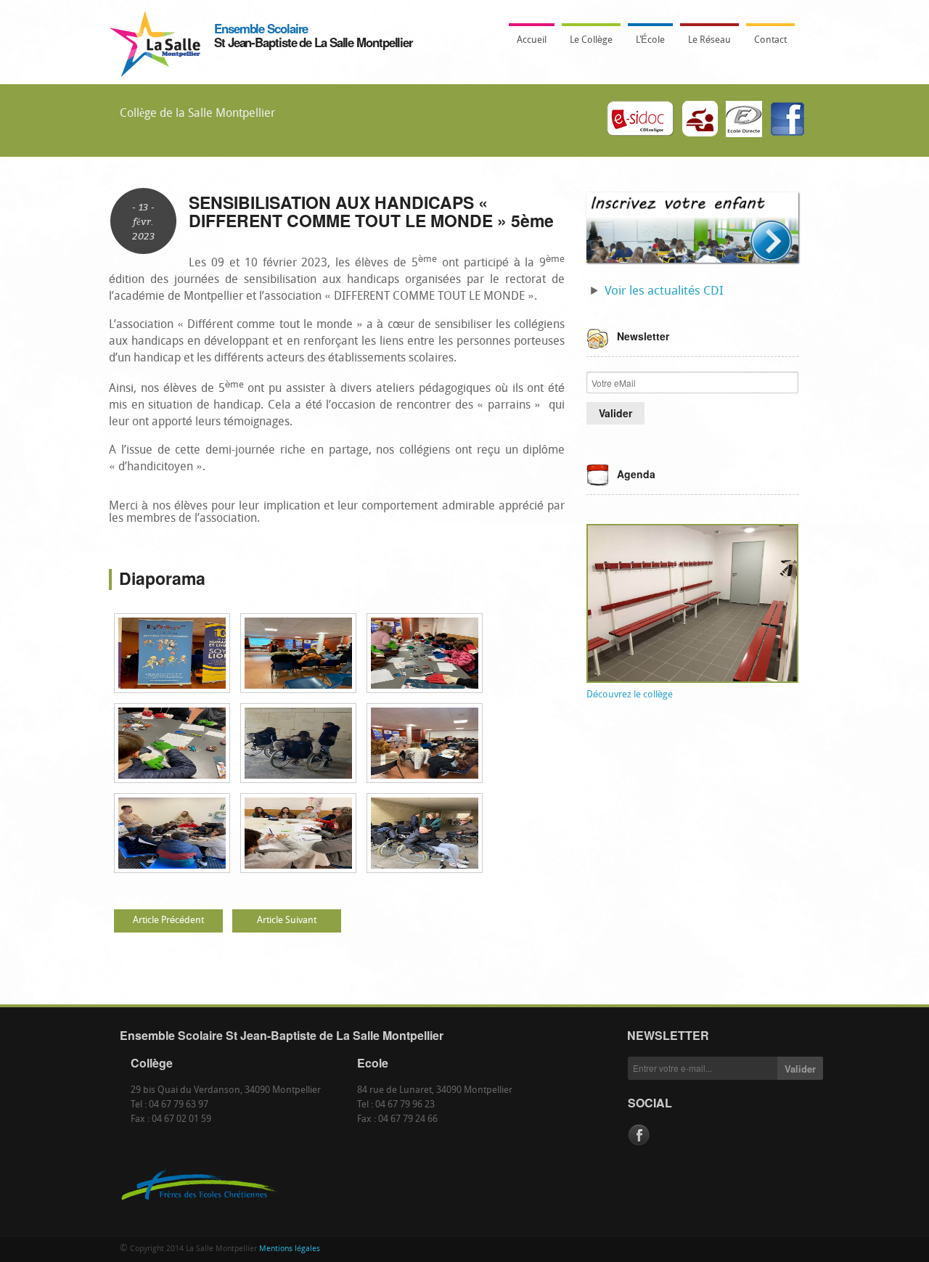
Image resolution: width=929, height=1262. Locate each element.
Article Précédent (168, 920)
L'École (646, 45)
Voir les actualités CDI (664, 291)
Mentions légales (289, 1249)
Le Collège (587, 45)
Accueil (532, 40)
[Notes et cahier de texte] (744, 120)
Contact (770, 40)
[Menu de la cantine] (700, 120)
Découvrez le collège (629, 695)
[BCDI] (641, 120)
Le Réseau (709, 40)
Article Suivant (286, 920)
